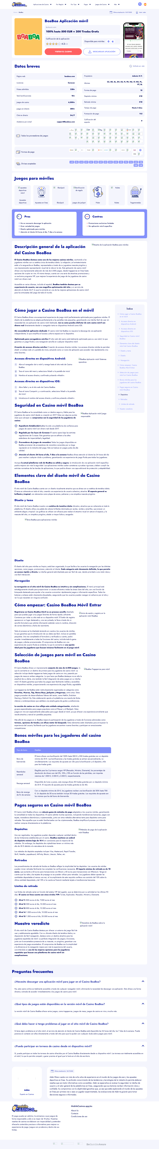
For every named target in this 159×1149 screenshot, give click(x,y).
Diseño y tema (126, 350)
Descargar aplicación (104, 51)
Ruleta (117, 202)
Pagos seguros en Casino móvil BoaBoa (129, 388)
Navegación (125, 360)
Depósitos (124, 394)
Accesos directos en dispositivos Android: (128, 322)
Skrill (134, 149)
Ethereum (83, 149)
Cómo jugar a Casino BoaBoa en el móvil (130, 315)
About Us (74, 1110)
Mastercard (100, 149)
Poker (98, 202)
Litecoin (94, 149)
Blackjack (60, 202)
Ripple (128, 149)
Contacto (74, 1113)
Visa (133, 153)
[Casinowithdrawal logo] (19, 4)
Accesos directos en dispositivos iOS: (128, 329)
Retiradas (124, 399)
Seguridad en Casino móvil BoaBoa (129, 337)
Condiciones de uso (79, 1116)
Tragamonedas (135, 202)
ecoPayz (77, 149)
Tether (140, 149)
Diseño (123, 355)
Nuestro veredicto (126, 409)
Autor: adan (142, 12)
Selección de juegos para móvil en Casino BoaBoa (129, 373)
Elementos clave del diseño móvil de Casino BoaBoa (130, 344)
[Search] (140, 4)
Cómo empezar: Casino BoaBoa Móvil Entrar (128, 366)
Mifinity (105, 149)
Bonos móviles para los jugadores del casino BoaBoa (130, 381)
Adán (27, 1090)
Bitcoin (71, 149)
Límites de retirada (127, 404)
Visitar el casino (63, 51)
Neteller (123, 149)
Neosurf (117, 149)
